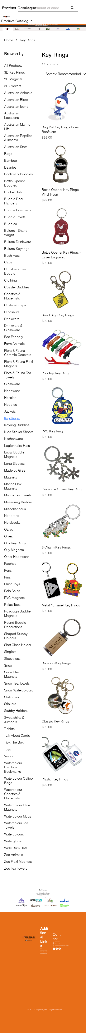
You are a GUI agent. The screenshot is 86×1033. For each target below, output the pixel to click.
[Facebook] (54, 949)
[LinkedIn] (57, 949)
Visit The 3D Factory (43, 950)
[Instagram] (59, 949)
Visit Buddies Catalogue (44, 952)
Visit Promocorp (43, 955)
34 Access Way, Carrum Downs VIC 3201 (62, 945)
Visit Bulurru (42, 948)
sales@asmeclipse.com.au (59, 943)
